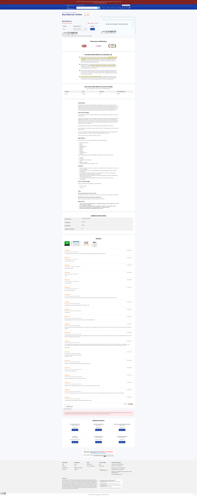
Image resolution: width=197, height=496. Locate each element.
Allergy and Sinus (68, 12)
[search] (99, 8)
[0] (129, 8)
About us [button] (113, 7)
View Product (75, 429)
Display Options (69, 406)
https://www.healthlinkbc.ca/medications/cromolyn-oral (91, 208)
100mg (64, 29)
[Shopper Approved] (86, 14)
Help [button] (108, 7)
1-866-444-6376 (81, 5)
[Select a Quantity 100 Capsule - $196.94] (80, 29)
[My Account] (127, 8)
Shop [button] (104, 7)
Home (63, 12)
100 (100, 93)
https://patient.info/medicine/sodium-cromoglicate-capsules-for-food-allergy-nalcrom (98, 206)
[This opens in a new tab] (84, 45)
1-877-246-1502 (119, 465)
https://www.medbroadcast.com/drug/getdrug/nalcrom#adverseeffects (95, 207)
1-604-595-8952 (122, 467)
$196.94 (118, 93)
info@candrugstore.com (70, 5)
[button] (2, 493)
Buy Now (92, 29)
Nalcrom (84, 93)
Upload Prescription (126, 5)
